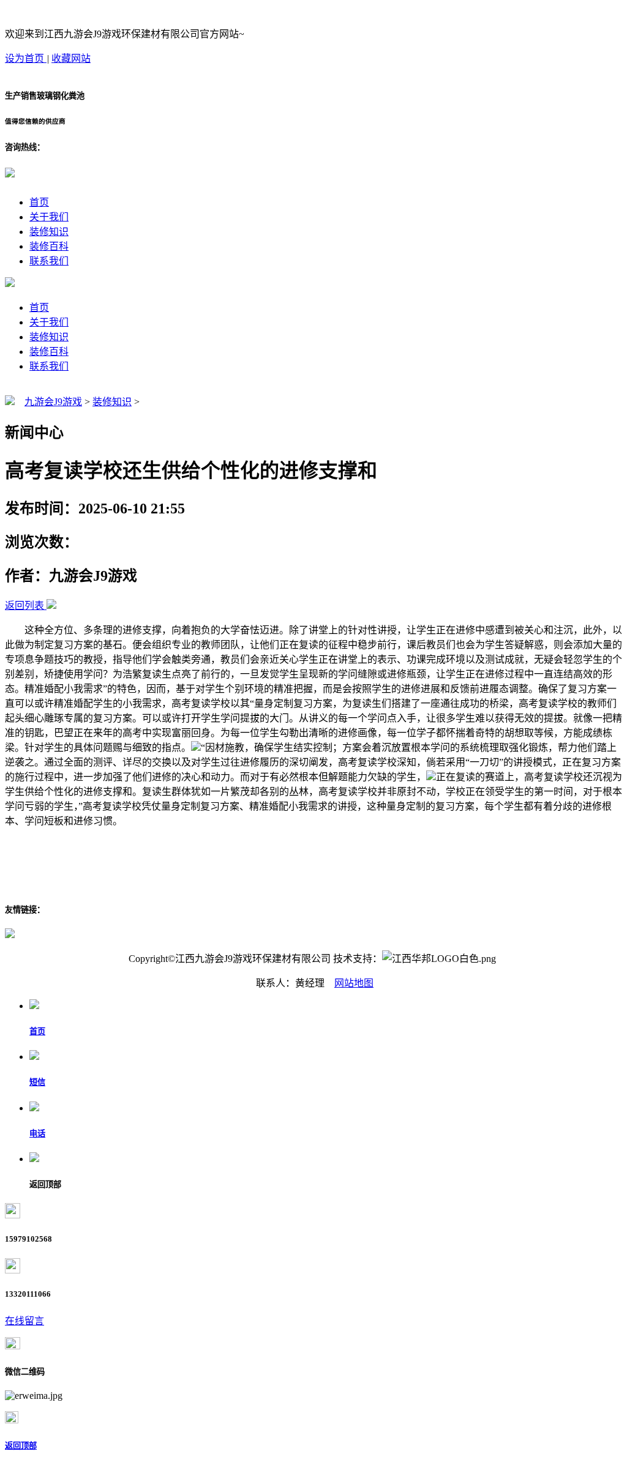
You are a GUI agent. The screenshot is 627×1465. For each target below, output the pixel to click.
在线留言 (24, 1321)
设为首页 (26, 58)
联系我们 (49, 261)
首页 (39, 202)
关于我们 (49, 217)
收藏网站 (71, 58)
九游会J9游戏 (53, 402)
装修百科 (49, 246)
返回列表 (24, 605)
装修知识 (49, 231)
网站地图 (354, 983)
